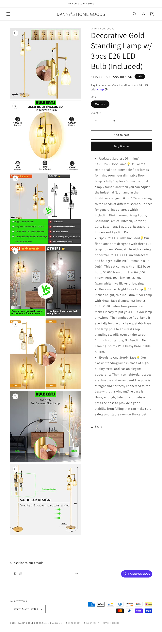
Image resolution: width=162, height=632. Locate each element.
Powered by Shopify (52, 623)
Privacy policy (91, 622)
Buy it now (121, 146)
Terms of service (111, 622)
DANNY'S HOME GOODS (30, 623)
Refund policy (73, 622)
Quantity (96, 113)
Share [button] (98, 426)
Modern (100, 104)
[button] (8, 14)
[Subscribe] (76, 573)
